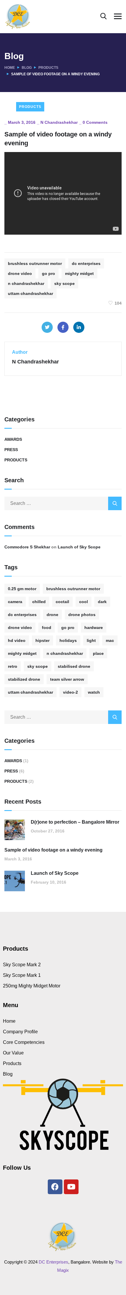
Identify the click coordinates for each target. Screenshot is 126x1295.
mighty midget (79, 273)
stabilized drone (24, 679)
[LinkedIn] (78, 327)
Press (11, 449)
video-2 (70, 692)
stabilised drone (74, 666)
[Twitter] (47, 327)
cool (83, 601)
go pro (48, 273)
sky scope (64, 283)
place (98, 653)
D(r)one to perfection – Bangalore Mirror (75, 822)
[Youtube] (71, 1186)
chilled (39, 601)
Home (9, 68)
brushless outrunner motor (35, 263)
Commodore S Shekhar (27, 547)
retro (12, 666)
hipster (42, 640)
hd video (16, 640)
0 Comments (95, 122)
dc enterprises (86, 263)
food (46, 627)
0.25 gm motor (22, 588)
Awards (13, 439)
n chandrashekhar (26, 283)
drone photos (82, 614)
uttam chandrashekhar (30, 293)
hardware (93, 627)
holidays (68, 640)
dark (102, 601)
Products (48, 68)
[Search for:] (63, 503)
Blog (27, 68)
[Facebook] (63, 327)
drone (52, 614)
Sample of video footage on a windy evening (53, 849)
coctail (62, 601)
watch (94, 692)
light (91, 640)
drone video (20, 273)
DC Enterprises (53, 1261)
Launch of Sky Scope (79, 547)
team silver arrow (67, 679)
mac (110, 640)
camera (15, 601)
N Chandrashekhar (59, 122)
